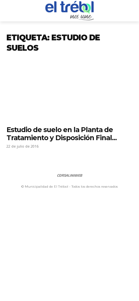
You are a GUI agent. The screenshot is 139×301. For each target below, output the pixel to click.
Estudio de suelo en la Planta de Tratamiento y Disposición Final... (61, 134)
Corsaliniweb (69, 175)
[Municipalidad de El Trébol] (69, 10)
